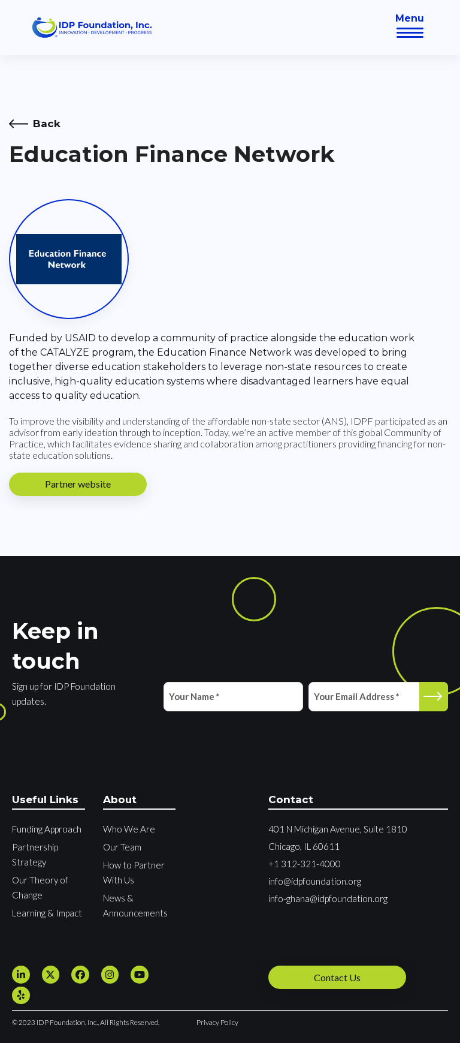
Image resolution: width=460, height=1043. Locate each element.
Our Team (122, 846)
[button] (410, 32)
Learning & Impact (47, 912)
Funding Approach (46, 828)
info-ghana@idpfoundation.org (328, 898)
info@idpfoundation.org (314, 881)
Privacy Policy (217, 1022)
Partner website (78, 483)
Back (46, 124)
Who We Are (129, 828)
